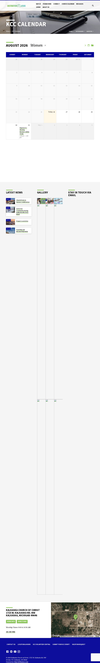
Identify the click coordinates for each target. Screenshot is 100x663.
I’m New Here (47, 4)
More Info (11, 621)
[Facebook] (7, 651)
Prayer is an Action (22, 221)
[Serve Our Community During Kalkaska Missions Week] (10, 210)
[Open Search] (93, 5)
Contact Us (11, 644)
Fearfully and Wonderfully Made (22, 230)
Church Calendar (68, 4)
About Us (46, 7)
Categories (80, 31)
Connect (56, 4)
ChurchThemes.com (21, 662)
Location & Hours (24, 644)
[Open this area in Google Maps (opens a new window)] (56, 635)
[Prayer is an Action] (10, 222)
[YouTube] (15, 651)
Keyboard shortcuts (66, 636)
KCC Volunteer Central (41, 644)
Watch (38, 4)
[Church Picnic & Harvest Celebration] (10, 201)
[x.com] (11, 651)
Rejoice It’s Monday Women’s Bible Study (24, 131)
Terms (97, 636)
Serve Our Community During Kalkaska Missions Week (22, 211)
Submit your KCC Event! (61, 644)
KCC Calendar (16, 31)
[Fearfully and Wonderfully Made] (10, 231)
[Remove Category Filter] (45, 45)
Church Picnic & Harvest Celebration (22, 201)
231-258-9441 (10, 632)
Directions (22, 621)
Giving (38, 7)
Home (8, 31)
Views (71, 31)
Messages (79, 4)
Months (89, 31)
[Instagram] (18, 651)
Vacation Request (78, 644)
